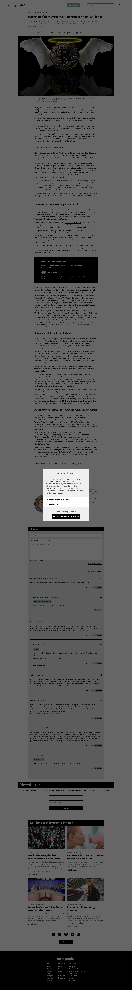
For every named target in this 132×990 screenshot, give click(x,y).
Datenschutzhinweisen (54, 488)
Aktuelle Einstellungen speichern (65, 512)
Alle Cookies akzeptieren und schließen (66, 516)
